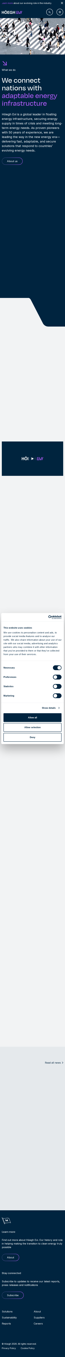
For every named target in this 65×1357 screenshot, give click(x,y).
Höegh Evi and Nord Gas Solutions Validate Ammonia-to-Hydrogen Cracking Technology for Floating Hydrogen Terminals (28, 1090)
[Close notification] (62, 3)
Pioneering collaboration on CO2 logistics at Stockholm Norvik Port (22, 1204)
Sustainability (9, 1317)
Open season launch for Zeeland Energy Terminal (31, 1118)
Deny (32, 737)
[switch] (57, 677)
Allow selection (32, 727)
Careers (38, 1323)
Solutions (7, 1311)
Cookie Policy (28, 1348)
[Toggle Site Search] (49, 12)
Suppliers (39, 1317)
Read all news (53, 1062)
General (6, 1082)
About (37, 1311)
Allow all (32, 717)
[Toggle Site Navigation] (60, 12)
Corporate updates (12, 1110)
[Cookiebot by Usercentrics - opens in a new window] (48, 617)
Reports (6, 1323)
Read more (8, 832)
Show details (49, 708)
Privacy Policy (9, 1348)
